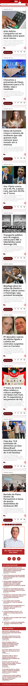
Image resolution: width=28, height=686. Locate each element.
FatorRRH (14, 3)
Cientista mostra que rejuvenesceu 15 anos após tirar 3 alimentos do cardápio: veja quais (14, 607)
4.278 (13, 524)
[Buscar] (26, 4)
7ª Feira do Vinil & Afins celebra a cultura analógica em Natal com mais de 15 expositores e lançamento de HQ (11, 677)
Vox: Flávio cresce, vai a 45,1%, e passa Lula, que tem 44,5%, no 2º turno (11, 651)
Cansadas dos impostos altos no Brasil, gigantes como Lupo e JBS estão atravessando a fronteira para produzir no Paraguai (14, 570)
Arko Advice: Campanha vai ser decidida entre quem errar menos (11, 632)
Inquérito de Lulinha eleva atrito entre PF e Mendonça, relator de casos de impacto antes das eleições (14, 596)
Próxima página (18, 524)
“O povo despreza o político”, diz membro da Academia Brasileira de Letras (13, 613)
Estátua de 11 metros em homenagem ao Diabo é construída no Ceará (14, 623)
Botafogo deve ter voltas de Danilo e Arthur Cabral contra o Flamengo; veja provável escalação (11, 664)
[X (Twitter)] (19, 559)
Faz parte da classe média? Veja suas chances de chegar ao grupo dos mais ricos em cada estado (14, 590)
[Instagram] (14, 559)
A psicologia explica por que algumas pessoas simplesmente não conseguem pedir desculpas (14, 577)
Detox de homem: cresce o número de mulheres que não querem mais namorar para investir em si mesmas (10, 644)
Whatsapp (9, 52)
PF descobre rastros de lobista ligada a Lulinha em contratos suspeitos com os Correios (11, 671)
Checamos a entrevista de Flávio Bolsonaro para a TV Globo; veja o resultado (11, 637)
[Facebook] (9, 559)
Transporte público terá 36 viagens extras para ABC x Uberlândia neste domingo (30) (11, 657)
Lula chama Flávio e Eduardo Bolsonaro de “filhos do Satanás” (13, 601)
